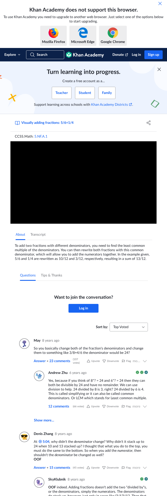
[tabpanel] (83, 250)
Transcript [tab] (38, 234)
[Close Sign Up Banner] (159, 69)
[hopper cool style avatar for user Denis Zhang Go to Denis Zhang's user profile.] (23, 437)
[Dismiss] (160, 3)
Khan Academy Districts (109, 104)
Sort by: (102, 327)
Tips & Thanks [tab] (51, 275)
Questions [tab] (28, 275)
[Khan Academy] (85, 54)
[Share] (148, 122)
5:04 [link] (45, 441)
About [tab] (20, 234)
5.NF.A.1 (40, 136)
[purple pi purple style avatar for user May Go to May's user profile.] (23, 343)
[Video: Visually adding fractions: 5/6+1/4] (83, 182)
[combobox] (129, 327)
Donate (118, 54)
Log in (136, 54)
